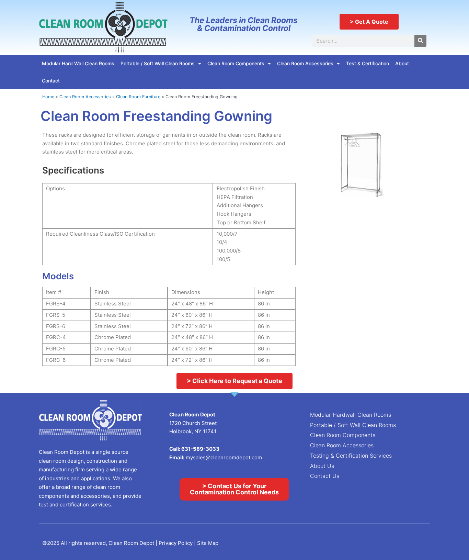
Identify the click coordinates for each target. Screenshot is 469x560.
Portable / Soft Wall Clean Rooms (158, 63)
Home (48, 96)
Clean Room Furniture (138, 96)
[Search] (420, 41)
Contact (51, 80)
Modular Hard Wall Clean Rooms (78, 63)
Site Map (207, 543)
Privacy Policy (176, 543)
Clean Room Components (235, 63)
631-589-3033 (200, 449)
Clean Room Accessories (305, 63)
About (402, 63)
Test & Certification (367, 63)
